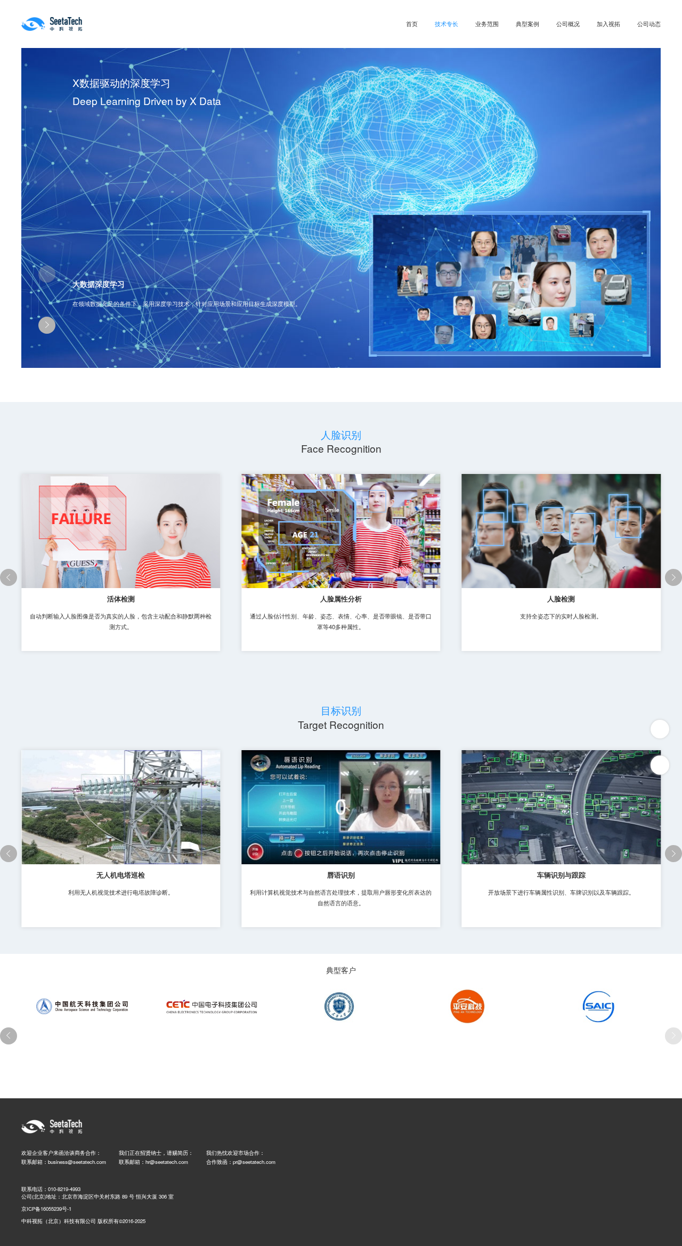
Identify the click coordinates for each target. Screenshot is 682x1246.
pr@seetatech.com (254, 1161)
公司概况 (568, 23)
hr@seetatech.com (166, 1161)
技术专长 (446, 23)
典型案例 (527, 23)
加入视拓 (608, 23)
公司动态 (649, 23)
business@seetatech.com (77, 1161)
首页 (412, 23)
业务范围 (487, 23)
